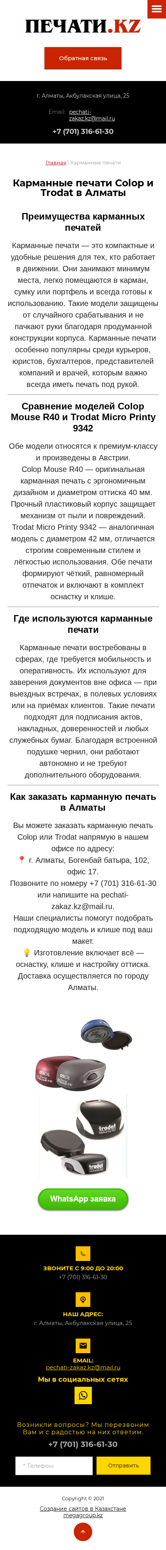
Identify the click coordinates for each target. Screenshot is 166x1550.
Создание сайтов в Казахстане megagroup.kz (83, 1512)
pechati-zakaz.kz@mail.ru (92, 115)
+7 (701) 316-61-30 (83, 131)
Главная (56, 162)
